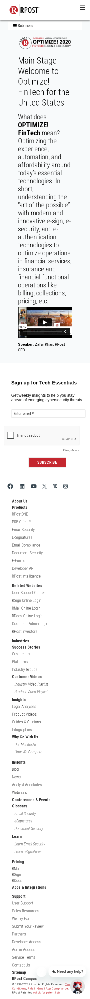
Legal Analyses (24, 706)
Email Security (23, 529)
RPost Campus (24, 978)
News (16, 777)
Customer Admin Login (30, 623)
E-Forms (18, 560)
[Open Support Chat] (77, 986)
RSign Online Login (26, 600)
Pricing (18, 861)
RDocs (17, 880)
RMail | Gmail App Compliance (48, 988)
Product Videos (24, 714)
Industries (20, 641)
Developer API (23, 568)
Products (20, 507)
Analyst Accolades (27, 784)
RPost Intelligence (26, 576)
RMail (16, 868)
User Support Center (28, 592)
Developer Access (26, 941)
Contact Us (21, 965)
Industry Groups (25, 669)
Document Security (27, 553)
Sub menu (25, 25)
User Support (22, 903)
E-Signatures (22, 537)
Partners (19, 934)
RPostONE (20, 514)
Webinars (19, 792)
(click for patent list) (46, 992)
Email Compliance (26, 545)
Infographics (22, 729)
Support (19, 896)
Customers (21, 654)
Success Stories (26, 647)
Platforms (20, 661)
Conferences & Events (31, 799)
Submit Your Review (28, 926)
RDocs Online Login (27, 616)
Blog (15, 769)
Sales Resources (25, 910)
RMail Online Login (26, 608)
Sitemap (19, 972)
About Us (20, 501)
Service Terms (23, 957)
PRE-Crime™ (21, 522)
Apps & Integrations (29, 887)
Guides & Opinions (26, 722)
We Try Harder (23, 918)
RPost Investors (25, 631)
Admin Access (23, 949)
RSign (16, 874)
